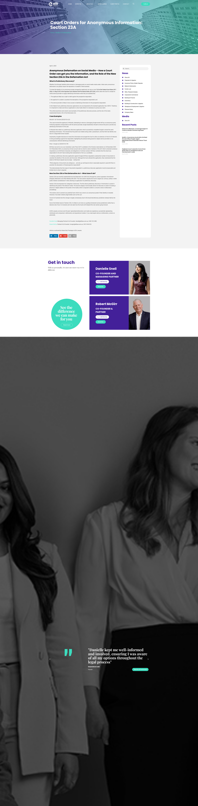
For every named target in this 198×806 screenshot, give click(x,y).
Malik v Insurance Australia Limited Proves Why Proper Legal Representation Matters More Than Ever (134, 139)
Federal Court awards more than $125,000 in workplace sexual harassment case (134, 150)
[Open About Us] (93, 4)
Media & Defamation (63, 32)
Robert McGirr (53, 224)
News (52, 32)
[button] (54, 236)
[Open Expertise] (82, 4)
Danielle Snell (53, 221)
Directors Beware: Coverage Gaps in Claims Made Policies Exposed (135, 129)
